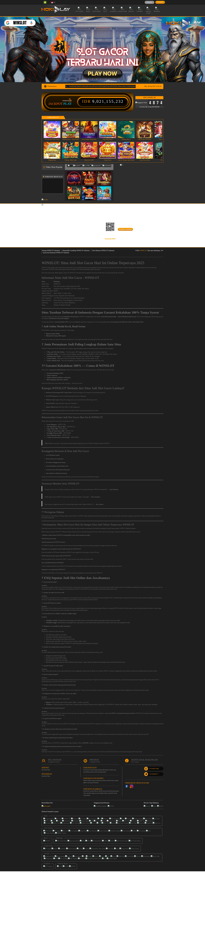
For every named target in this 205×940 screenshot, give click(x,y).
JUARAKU (67, 288)
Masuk (149, 2)
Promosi (157, 11)
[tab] (69, 165)
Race (105, 11)
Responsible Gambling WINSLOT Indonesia (76, 250)
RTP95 (56, 291)
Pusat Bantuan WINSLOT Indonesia (103, 250)
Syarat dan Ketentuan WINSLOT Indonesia (56, 252)
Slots (88, 11)
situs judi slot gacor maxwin (60, 545)
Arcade (131, 11)
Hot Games (79, 11)
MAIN (53, 129)
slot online (46, 598)
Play (67, 103)
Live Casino (97, 11)
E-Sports (140, 11)
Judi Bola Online (52, 354)
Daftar (160, 2)
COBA (75, 176)
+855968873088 (154, 768)
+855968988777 (154, 774)
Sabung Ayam (148, 12)
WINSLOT (143, 250)
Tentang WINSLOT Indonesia (51, 250)
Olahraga (113, 11)
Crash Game (122, 11)
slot (45, 587)
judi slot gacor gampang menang (78, 267)
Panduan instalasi (125, 229)
